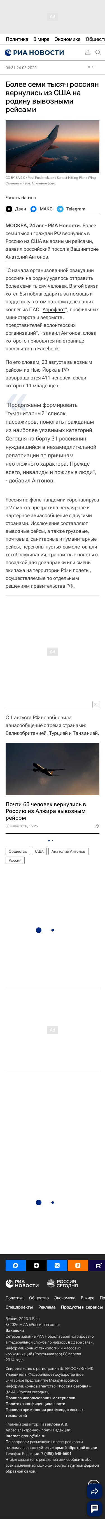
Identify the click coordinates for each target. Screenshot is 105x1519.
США (36, 241)
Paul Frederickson (41, 178)
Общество (18, 851)
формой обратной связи (74, 1447)
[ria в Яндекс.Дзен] (36, 1265)
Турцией (58, 733)
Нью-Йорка (44, 370)
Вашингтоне (84, 249)
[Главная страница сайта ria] (33, 52)
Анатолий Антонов (27, 257)
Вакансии (15, 1330)
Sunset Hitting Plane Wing (76, 178)
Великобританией (26, 733)
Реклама (46, 1307)
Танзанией (85, 733)
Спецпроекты (19, 1307)
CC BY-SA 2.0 (15, 178)
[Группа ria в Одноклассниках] (78, 1265)
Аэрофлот (54, 309)
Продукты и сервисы (82, 1307)
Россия (15, 860)
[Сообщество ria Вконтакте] (57, 1265)
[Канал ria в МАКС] (16, 1265)
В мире (87, 1297)
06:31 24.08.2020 (21, 67)
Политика (15, 1297)
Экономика (64, 1297)
